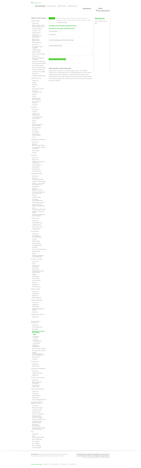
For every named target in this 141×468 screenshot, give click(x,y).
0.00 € (100, 8)
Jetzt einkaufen (40, 6)
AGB (52, 454)
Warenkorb (87, 8)
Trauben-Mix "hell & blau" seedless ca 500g (78, 20)
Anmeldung (51, 6)
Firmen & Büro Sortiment (69, 18)
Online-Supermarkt (45, 454)
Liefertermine (72, 6)
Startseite (58, 18)
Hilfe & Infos (61, 6)
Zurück (52, 18)
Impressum (65, 454)
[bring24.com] (36, 3)
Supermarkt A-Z (73, 464)
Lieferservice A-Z (64, 464)
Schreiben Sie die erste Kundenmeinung (62, 26)
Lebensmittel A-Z (55, 464)
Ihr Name (52, 34)
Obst (64, 20)
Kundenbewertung (55, 45)
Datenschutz (57, 454)
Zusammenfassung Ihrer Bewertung (61, 40)
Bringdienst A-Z (46, 464)
